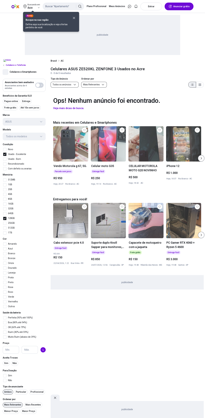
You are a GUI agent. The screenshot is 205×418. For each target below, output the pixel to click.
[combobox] (63, 6)
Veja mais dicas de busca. (68, 108)
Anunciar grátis (181, 6)
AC (62, 61)
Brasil (54, 61)
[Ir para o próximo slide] (201, 158)
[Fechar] (74, 17)
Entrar (151, 6)
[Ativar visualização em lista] (192, 85)
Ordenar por (9, 399)
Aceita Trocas (10, 358)
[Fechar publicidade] (55, 398)
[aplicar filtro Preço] (43, 350)
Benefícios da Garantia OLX (17, 95)
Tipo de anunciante (13, 386)
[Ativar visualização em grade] (200, 85)
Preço (6, 343)
